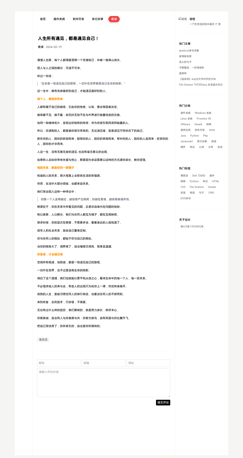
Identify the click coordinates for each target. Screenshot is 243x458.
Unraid (198, 124)
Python (194, 135)
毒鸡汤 (43, 339)
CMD (211, 192)
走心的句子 (185, 62)
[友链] (24, 38)
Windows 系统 (203, 113)
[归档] (24, 32)
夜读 (114, 19)
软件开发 (78, 19)
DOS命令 (186, 198)
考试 (192, 147)
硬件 (183, 147)
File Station (197, 187)
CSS (183, 187)
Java (183, 135)
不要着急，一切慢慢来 (191, 67)
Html (212, 130)
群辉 (208, 124)
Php (205, 135)
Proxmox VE (204, 118)
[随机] (24, 44)
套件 (212, 175)
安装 (183, 192)
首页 (43, 19)
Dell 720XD (198, 175)
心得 (201, 147)
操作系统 (59, 19)
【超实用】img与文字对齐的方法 (197, 79)
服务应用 (186, 130)
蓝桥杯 (183, 73)
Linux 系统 (186, 118)
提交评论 (163, 402)
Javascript (187, 141)
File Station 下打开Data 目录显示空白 (201, 84)
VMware (185, 124)
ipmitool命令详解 (189, 50)
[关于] (24, 25)
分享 (210, 147)
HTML (215, 181)
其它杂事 (97, 19)
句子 (201, 192)
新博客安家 (185, 56)
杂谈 (220, 147)
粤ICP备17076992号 (192, 226)
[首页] (24, 19)
